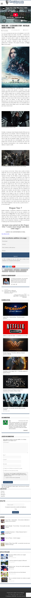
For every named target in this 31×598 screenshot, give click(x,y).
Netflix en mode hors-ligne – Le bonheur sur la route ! (15, 335)
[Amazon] (20, 594)
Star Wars (12, 271)
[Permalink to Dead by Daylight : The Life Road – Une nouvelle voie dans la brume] (2, 527)
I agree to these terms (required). (12, 477)
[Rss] (8, 594)
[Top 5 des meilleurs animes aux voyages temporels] (4, 556)
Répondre (25, 430)
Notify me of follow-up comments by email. (13, 468)
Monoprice (3, 494)
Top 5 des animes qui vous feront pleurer (17, 572)
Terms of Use (8, 475)
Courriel (5, 459)
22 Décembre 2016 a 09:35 (23, 420)
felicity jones (24, 269)
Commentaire (6, 442)
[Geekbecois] (15, 2)
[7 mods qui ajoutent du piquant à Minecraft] (4, 562)
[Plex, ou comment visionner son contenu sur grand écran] (4, 580)
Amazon (2, 491)
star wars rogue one (21, 271)
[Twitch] (19, 594)
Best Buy (3, 492)
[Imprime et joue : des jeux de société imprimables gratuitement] (4, 568)
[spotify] (17, 594)
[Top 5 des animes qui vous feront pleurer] (4, 574)
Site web (5, 464)
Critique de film (8, 269)
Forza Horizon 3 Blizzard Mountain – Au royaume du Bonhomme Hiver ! (10, 291)
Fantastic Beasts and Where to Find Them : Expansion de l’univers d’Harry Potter (13, 390)
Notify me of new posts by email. (11, 470)
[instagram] (15, 594)
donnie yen (16, 269)
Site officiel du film (5, 234)
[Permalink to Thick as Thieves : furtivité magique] (2, 539)
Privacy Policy (24, 474)
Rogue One (5, 271)
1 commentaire (5, 30)
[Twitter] (11, 594)
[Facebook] (10, 594)
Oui (16, 509)
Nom (4, 455)
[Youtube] (14, 594)
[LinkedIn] (13, 594)
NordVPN (3, 496)
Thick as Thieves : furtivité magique (12, 538)
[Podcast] (22, 594)
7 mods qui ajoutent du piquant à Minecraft (18, 560)
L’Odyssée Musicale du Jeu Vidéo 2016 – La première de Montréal (20, 295)
